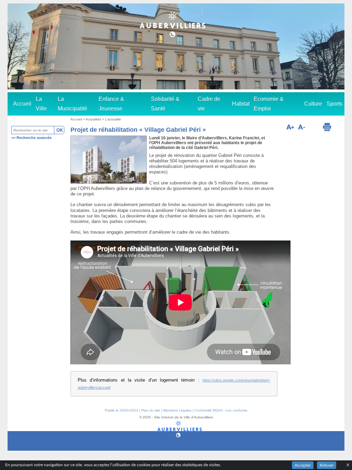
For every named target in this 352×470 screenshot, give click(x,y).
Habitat (241, 104)
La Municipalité (72, 103)
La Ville (41, 103)
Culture (313, 104)
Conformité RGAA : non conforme (221, 410)
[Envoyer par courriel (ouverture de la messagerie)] (313, 128)
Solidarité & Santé (165, 103)
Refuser (326, 465)
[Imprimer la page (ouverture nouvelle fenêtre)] (327, 127)
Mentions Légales (177, 410)
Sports (334, 104)
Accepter (303, 465)
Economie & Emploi (269, 103)
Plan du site (150, 410)
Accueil (22, 104)
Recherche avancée (34, 138)
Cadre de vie (209, 103)
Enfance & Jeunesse (111, 103)
